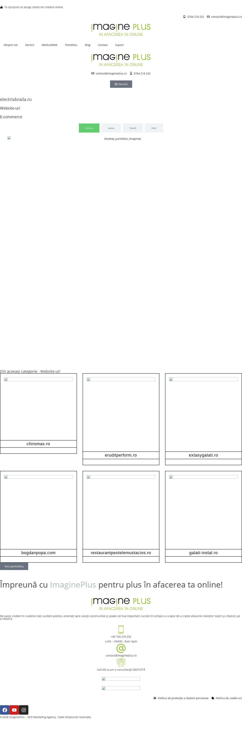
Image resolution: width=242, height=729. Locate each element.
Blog (87, 45)
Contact (103, 45)
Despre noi (11, 45)
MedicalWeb (49, 45)
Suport (119, 45)
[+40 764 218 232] (121, 629)
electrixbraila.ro (16, 99)
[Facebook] (4, 710)
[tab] (89, 128)
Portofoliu (71, 45)
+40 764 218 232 (121, 636)
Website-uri (50, 371)
